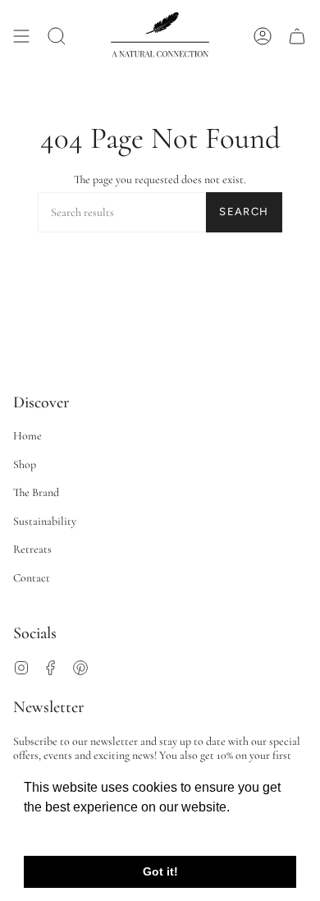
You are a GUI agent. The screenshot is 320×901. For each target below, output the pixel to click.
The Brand (36, 492)
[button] (56, 35)
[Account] (262, 35)
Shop (24, 464)
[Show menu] (21, 35)
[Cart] (297, 35)
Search (243, 211)
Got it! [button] (160, 871)
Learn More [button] (59, 829)
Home (27, 436)
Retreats (32, 549)
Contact (31, 578)
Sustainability (44, 521)
